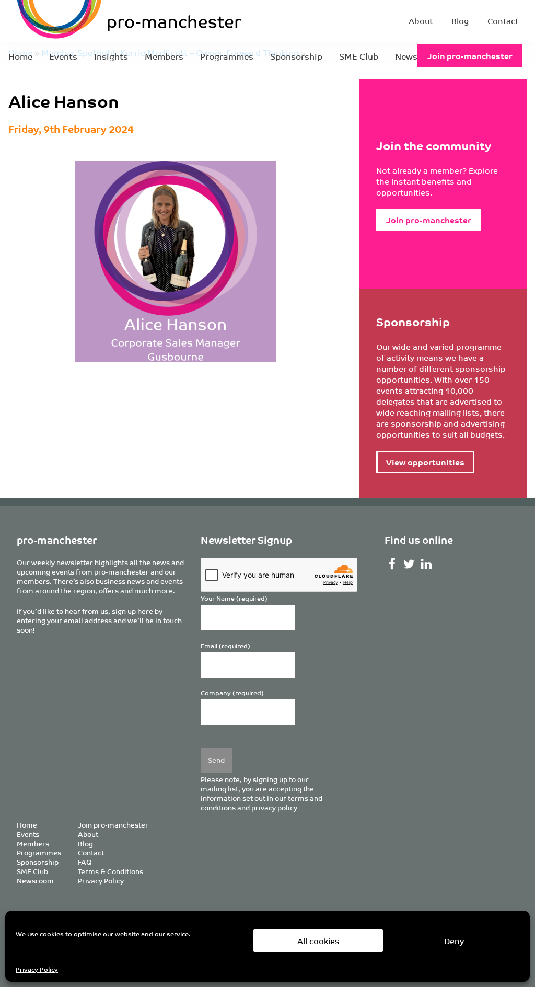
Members (164, 56)
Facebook (392, 564)
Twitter (409, 564)
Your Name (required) (234, 598)
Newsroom (35, 881)
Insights (111, 56)
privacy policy (274, 807)
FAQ (85, 862)
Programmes (226, 56)
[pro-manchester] (97, 21)
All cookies (318, 941)
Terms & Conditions (110, 871)
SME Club (358, 56)
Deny (454, 941)
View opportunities (425, 462)
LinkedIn (426, 564)
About (421, 21)
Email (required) (225, 645)
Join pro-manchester (470, 56)
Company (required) (232, 692)
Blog (460, 21)
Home (20, 56)
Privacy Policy (37, 968)
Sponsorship (296, 56)
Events (63, 56)
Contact (502, 21)
